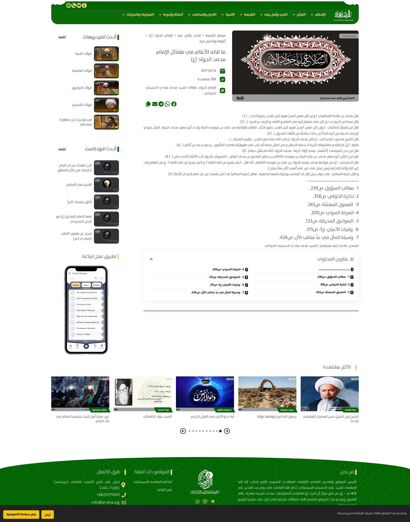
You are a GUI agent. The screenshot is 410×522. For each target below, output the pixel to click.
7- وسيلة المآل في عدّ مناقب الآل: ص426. (217, 292)
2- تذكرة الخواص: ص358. (335, 284)
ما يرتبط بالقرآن (224, 410)
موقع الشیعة (215, 35)
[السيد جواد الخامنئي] (143, 393)
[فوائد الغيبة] (106, 53)
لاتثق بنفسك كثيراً (79, 202)
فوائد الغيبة (83, 53)
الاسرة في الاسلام (79, 184)
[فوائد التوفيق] (106, 87)
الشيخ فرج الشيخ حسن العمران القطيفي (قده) (331, 419)
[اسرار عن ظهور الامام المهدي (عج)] (106, 236)
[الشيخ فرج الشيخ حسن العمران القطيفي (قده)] (330, 393)
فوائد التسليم (82, 105)
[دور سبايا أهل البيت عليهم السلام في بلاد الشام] (80, 393)
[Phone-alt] (73, 5)
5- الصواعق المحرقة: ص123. (226, 277)
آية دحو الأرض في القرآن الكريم (212, 416)
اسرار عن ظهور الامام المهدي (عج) (76, 236)
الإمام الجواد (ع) (161, 35)
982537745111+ (108, 495)
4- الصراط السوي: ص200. (228, 269)
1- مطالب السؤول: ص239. (333, 277)
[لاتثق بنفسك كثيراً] (106, 201)
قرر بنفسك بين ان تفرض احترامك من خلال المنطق (74, 168)
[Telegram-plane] (212, 501)
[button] (318, 15)
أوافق (48, 514)
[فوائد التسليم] (106, 105)
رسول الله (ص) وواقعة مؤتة (276, 416)
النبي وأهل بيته (189, 35)
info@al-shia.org (106, 503)
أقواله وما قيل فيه (212, 41)
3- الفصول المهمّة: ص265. (332, 292)
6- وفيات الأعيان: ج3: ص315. (226, 284)
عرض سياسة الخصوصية (21, 514)
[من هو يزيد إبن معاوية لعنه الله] (106, 122)
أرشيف (62, 37)
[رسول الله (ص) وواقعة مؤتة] (267, 393)
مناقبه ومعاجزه (99, 410)
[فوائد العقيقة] (106, 70)
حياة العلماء (350, 410)
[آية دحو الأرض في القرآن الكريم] (205, 393)
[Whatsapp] (198, 501)
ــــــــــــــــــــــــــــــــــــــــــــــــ (334, 269)
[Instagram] (205, 501)
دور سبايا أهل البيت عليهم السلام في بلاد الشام (82, 419)
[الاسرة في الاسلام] (106, 184)
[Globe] (68, 5)
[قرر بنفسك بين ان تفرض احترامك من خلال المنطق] (106, 167)
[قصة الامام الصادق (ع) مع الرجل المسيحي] (106, 219)
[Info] (84, 5)
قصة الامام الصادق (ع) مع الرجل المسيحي (74, 219)
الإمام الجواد (207, 87)
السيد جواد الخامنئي (157, 416)
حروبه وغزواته (287, 410)
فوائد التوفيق (82, 88)
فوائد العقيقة (82, 70)
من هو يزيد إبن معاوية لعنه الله (76, 122)
